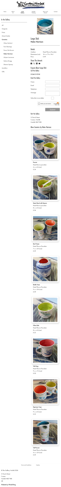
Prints (3, 32)
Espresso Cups (37, 407)
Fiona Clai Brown (9, 50)
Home (5, 11)
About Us (13, 12)
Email (32, 85)
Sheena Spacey (8, 64)
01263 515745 (35, 74)
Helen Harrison (37, 41)
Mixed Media (6, 36)
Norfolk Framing (33, 12)
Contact (55, 11)
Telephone (34, 89)
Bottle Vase (36, 285)
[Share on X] (34, 63)
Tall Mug (35, 366)
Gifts (3, 72)
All (2, 25)
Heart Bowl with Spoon (40, 203)
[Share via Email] (39, 63)
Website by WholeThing (8, 485)
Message (33, 92)
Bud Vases (36, 244)
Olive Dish (36, 325)
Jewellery (4, 68)
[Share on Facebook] (31, 63)
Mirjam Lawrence (9, 57)
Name (32, 82)
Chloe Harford (8, 43)
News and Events (45, 12)
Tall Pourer (36, 448)
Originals (4, 29)
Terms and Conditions (26, 465)
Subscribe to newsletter (37, 98)
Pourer (35, 162)
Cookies (38, 465)
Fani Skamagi (8, 47)
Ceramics (4, 39)
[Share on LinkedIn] (36, 63)
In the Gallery (22, 12)
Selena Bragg (8, 61)
